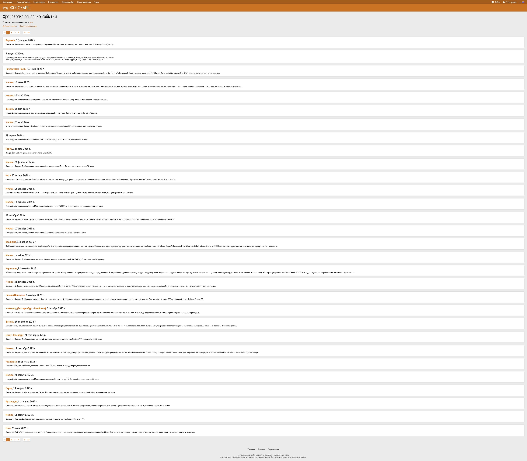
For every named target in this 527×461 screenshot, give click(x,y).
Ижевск (9, 95)
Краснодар (11, 401)
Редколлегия (273, 449)
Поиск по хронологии (28, 26)
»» (29, 32)
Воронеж (10, 40)
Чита (8, 175)
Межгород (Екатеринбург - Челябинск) (26, 308)
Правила (261, 449)
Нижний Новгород (15, 295)
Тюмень (10, 109)
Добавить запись (10, 26)
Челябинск (11, 361)
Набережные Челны (16, 69)
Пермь (9, 148)
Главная (251, 449)
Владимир (11, 242)
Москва (9, 82)
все (31, 22)
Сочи (8, 428)
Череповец (11, 268)
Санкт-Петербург (14, 335)
